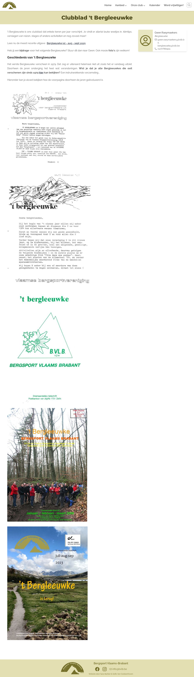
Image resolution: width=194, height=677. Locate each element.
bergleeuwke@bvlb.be (169, 46)
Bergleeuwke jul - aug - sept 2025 (66, 43)
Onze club (137, 5)
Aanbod (119, 5)
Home (108, 5)
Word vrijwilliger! (174, 5)
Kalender (154, 5)
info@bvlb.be (119, 669)
